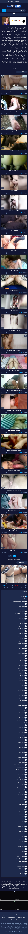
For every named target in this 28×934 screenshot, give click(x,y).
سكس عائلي (22, 873)
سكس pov (22, 611)
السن (25, 722)
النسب (24, 863)
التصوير (24, 608)
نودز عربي (14, 62)
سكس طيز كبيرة (21, 720)
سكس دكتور (22, 814)
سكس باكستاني (21, 645)
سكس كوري (22, 680)
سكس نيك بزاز (21, 784)
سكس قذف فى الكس (20, 769)
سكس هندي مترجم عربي (12, 28)
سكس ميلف (22, 732)
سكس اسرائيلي (21, 626)
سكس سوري (21, 665)
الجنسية (24, 621)
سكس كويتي (22, 683)
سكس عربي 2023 (10, 48)
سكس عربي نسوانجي (6, 52)
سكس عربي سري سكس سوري (16, 44)
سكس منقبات (21, 747)
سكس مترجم (22, 841)
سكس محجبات (21, 745)
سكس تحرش (21, 757)
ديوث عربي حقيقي (21, 55)
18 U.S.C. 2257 (14, 919)
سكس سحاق (21, 603)
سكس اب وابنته (21, 866)
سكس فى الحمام (21, 851)
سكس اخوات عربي (20, 48)
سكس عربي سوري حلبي (22, 62)
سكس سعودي (21, 663)
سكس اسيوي (21, 628)
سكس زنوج (22, 804)
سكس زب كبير (21, 717)
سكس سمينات (21, 725)
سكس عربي (23, 31)
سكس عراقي (22, 673)
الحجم (25, 710)
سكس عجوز (22, 727)
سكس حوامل (21, 705)
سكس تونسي (21, 653)
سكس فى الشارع (21, 853)
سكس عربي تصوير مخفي (13, 59)
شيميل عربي (18, 43)
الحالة (25, 702)
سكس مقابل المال (20, 779)
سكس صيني (22, 670)
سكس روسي (22, 660)
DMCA (3, 917)
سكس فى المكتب (20, 856)
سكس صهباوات (21, 742)
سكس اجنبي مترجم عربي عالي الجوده (9, 54)
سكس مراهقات (21, 730)
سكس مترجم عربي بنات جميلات (13, 34)
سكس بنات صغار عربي (6, 62)
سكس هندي (22, 695)
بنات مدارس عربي (23, 54)
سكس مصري (21, 690)
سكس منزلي (22, 861)
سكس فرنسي (21, 675)
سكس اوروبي (22, 638)
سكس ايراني (22, 641)
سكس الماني (22, 633)
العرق (25, 799)
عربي (25, 27)
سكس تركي (22, 650)
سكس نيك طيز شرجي (20, 787)
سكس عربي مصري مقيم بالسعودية (10, 50)
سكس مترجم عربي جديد (14, 47)
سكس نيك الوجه (21, 782)
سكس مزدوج (22, 797)
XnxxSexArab (12, 931)
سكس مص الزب (21, 777)
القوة (25, 824)
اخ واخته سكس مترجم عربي (12, 31)
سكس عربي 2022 (12, 38)
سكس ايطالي (21, 643)
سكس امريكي (21, 636)
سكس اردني (22, 623)
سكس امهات (21, 871)
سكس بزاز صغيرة (21, 712)
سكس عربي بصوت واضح (8, 45)
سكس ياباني (22, 697)
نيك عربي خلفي (20, 38)
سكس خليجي (22, 658)
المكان (24, 844)
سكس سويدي (21, 668)
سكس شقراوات (21, 740)
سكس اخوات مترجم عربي (9, 61)
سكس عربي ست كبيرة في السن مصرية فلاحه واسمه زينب (14, 51)
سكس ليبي (22, 688)
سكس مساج (21, 774)
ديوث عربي (24, 47)
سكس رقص (22, 762)
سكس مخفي (22, 616)
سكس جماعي (21, 794)
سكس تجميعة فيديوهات (19, 601)
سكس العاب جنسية (20, 754)
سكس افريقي (22, 631)
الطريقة (24, 750)
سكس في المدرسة (20, 858)
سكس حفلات (21, 849)
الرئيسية (22, 915)
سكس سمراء (21, 806)
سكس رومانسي (21, 826)
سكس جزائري (21, 655)
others (24, 598)
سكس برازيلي (22, 648)
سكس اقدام (22, 752)
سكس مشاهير (21, 821)
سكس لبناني (22, 685)
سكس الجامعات (21, 846)
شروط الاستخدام (11, 917)
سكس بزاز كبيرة (21, 715)
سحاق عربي (17, 45)
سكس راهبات (21, 737)
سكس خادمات (21, 811)
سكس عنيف (22, 831)
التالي (10, 555)
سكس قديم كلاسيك (20, 613)
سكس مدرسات (21, 819)
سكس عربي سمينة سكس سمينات (18, 52)
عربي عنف (23, 596)
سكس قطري (21, 678)
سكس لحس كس (20, 772)
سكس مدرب (22, 816)
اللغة (25, 834)
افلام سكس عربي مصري (16, 42)
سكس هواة (22, 606)
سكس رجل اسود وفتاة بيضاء (18, 801)
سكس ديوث (22, 759)
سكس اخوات (22, 868)
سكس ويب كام (21, 618)
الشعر (25, 735)
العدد (25, 789)
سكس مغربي (22, 693)
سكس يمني (22, 700)
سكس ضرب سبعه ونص (19, 764)
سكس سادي (22, 829)
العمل (25, 809)
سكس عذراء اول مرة (20, 707)
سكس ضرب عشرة (20, 767)
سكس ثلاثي (22, 792)
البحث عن (24, 594)
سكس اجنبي (22, 836)
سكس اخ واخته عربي (16, 58)
